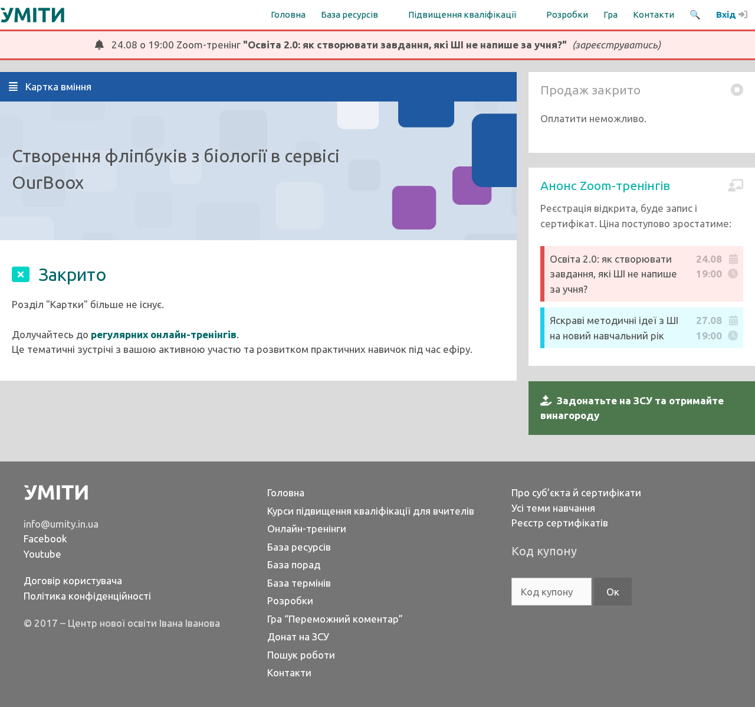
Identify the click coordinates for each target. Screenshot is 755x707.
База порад (293, 564)
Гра (610, 14)
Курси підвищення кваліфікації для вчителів (370, 510)
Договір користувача (73, 580)
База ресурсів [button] (349, 14)
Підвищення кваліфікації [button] (462, 14)
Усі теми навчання (553, 507)
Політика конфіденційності (87, 595)
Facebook (45, 538)
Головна (288, 14)
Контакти (653, 14)
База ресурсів (299, 546)
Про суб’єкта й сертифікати (576, 492)
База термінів (299, 582)
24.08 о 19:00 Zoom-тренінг (382, 44)
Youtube (42, 553)
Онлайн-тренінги (306, 528)
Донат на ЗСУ (298, 636)
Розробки (567, 14)
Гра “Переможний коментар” (335, 618)
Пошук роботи (301, 654)
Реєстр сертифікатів (559, 522)
